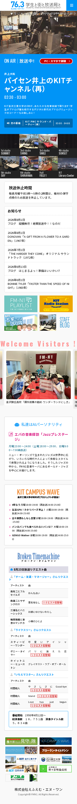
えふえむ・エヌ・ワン (38, 5)
